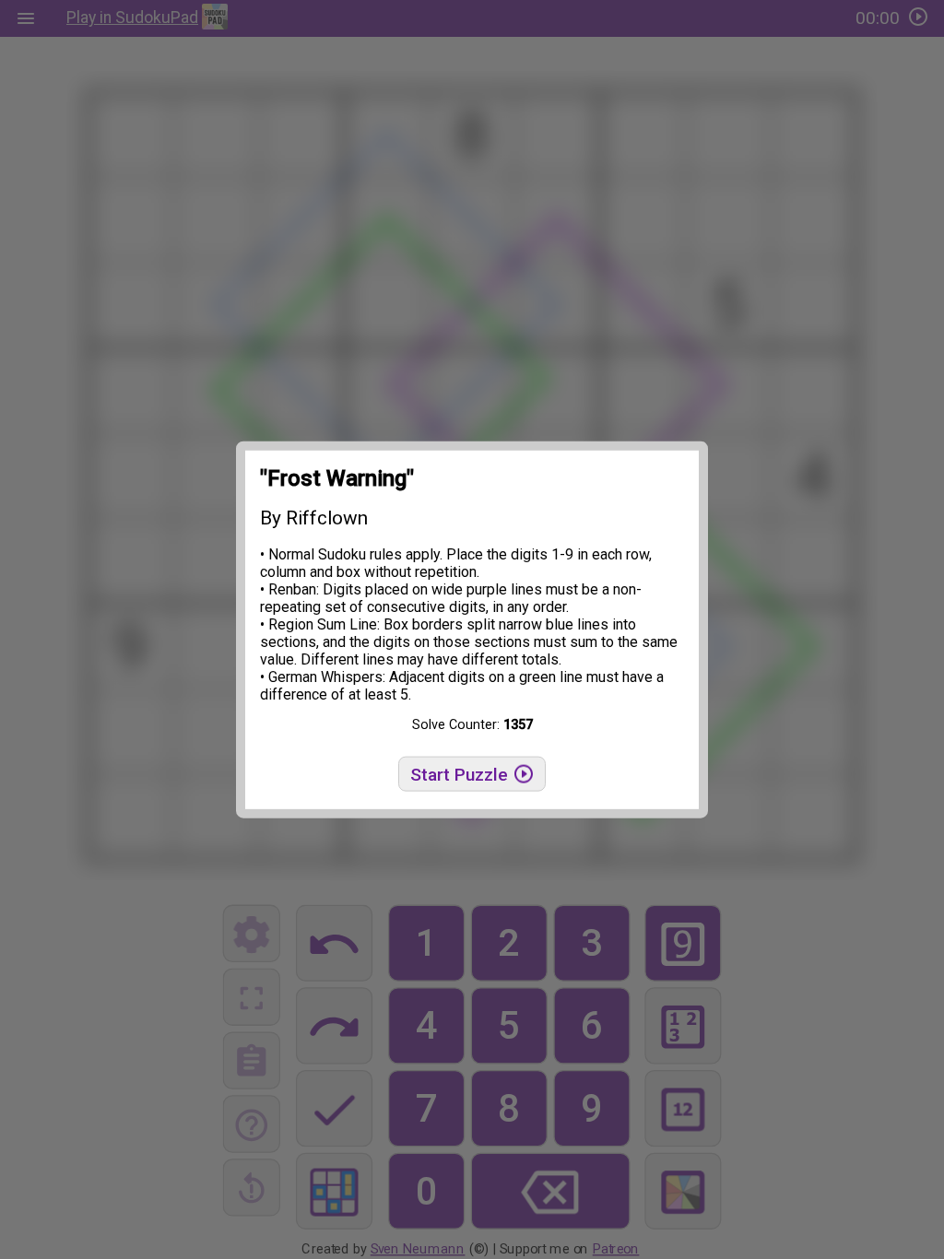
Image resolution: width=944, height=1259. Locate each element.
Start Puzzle (461, 774)
